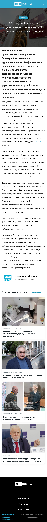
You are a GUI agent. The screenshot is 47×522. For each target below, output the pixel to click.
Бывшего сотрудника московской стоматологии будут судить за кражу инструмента (19, 334)
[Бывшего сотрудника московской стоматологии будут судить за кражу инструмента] (23, 311)
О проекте (23, 498)
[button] (44, 4)
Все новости (38, 292)
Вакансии (23, 504)
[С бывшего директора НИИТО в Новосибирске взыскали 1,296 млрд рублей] (23, 355)
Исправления (7, 520)
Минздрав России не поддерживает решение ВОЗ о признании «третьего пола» (23, 27)
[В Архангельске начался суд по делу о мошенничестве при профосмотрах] (23, 396)
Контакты (23, 509)
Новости (23, 18)
